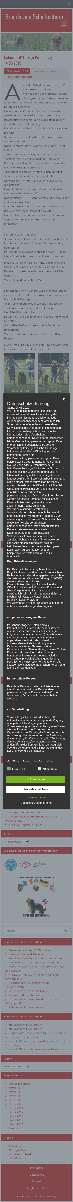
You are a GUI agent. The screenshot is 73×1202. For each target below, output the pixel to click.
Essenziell (18, 769)
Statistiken (50, 769)
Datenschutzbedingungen (36, 802)
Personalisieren (36, 797)
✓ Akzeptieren (36, 779)
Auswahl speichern (35, 789)
